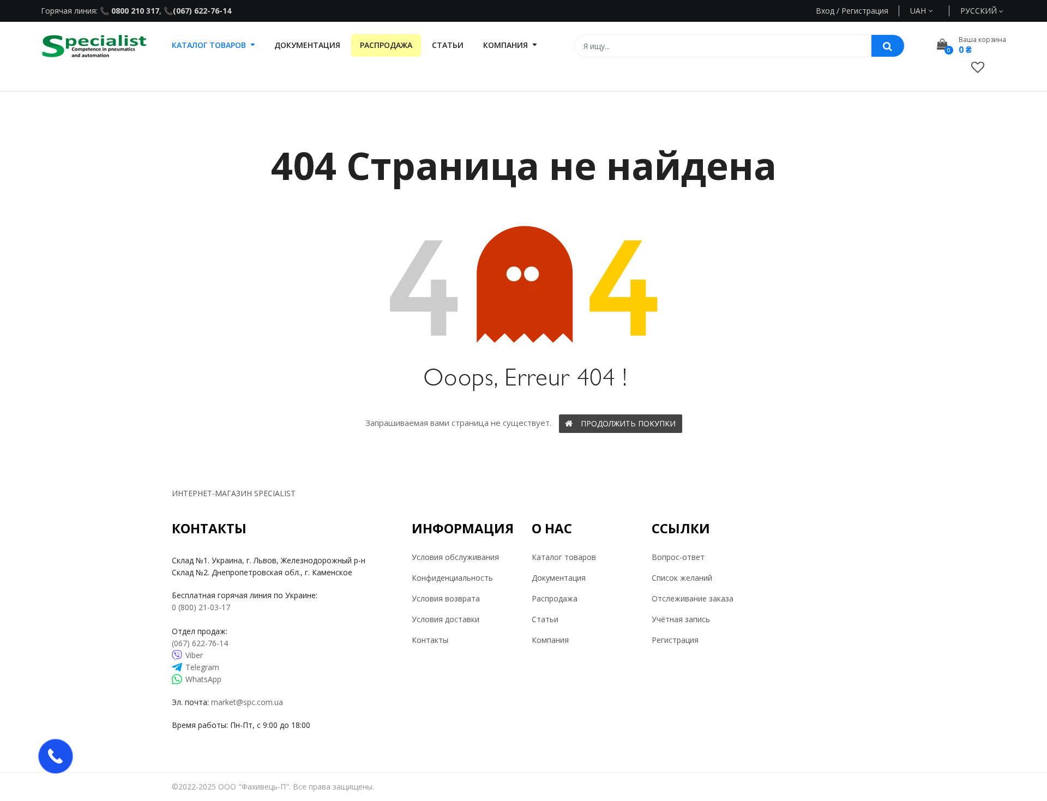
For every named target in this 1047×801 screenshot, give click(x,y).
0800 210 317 (134, 10)
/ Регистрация (861, 10)
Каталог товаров (564, 557)
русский (979, 10)
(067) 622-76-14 (202, 10)
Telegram (202, 667)
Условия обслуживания (455, 557)
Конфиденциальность (452, 578)
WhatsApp (203, 679)
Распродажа (554, 598)
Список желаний (682, 578)
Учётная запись (681, 619)
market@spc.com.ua (247, 702)
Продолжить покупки (628, 423)
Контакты (430, 640)
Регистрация (675, 640)
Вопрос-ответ (678, 557)
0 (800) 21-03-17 (201, 607)
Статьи (545, 619)
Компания (550, 640)
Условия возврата (446, 598)
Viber (194, 655)
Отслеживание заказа (692, 598)
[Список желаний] (977, 67)
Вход (825, 10)
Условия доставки (445, 619)
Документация (559, 578)
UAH (930, 10)
